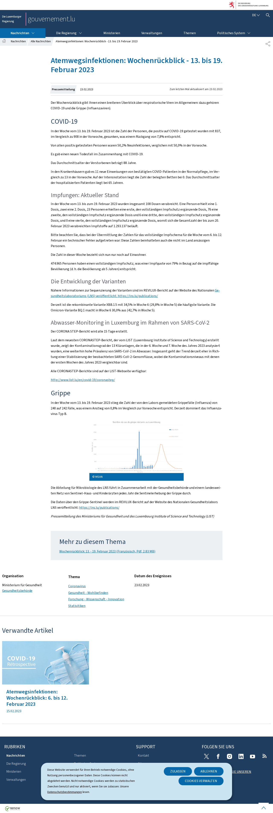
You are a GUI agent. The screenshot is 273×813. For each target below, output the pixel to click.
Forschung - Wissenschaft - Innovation (96, 599)
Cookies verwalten (201, 781)
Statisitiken (77, 606)
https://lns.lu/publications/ (99, 507)
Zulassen (178, 771)
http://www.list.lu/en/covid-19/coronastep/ (83, 380)
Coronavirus (77, 586)
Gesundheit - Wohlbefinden (88, 592)
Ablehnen (208, 771)
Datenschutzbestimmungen (64, 792)
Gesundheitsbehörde (17, 590)
